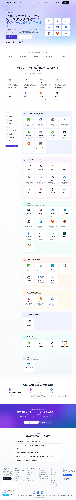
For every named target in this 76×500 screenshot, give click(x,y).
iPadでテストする (48, 495)
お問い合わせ (53, 472)
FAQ (28, 484)
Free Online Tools (63, 495)
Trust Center (53, 480)
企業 (27, 2)
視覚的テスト (17, 478)
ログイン (58, 2)
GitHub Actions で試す (59, 87)
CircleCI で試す (58, 100)
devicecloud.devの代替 (43, 478)
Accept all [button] (6, 494)
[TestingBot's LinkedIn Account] (66, 471)
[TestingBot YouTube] (74, 471)
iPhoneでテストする (40, 495)
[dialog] (9, 490)
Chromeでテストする (32, 495)
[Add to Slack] (69, 471)
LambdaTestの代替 (43, 474)
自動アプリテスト (18, 472)
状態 (28, 472)
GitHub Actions (59, 83)
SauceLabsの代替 (42, 472)
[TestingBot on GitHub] (72, 471)
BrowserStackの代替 (43, 470)
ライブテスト (17, 474)
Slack (9, 96)
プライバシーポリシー (55, 484)
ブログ (28, 474)
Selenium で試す (11, 87)
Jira (25, 96)
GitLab (41, 96)
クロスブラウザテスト (19, 470)
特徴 (21, 2)
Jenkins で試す (42, 87)
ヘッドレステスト (18, 482)
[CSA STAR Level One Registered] (34, 492)
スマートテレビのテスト (20, 480)
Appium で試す (27, 87)
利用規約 (52, 482)
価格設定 (46, 2)
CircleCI (57, 96)
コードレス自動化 (18, 484)
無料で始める (65, 2)
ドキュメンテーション (36, 2)
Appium (26, 83)
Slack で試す (10, 100)
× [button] (16, 482)
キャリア (52, 476)
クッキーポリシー (54, 486)
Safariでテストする (24, 495)
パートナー (53, 478)
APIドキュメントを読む (30, 422)
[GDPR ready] (38, 492)
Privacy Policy (4, 492)
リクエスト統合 (13, 146)
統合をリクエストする (45, 422)
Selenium (10, 83)
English (70, 495)
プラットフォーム (30, 476)
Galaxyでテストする (56, 495)
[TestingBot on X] (64, 471)
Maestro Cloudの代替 (43, 476)
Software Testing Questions (30, 481)
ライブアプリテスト (19, 476)
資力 (28, 478)
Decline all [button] (13, 494)
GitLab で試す (42, 100)
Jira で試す (26, 100)
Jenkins (41, 83)
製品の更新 (53, 474)
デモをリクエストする (25, 37)
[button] (9, 497)
